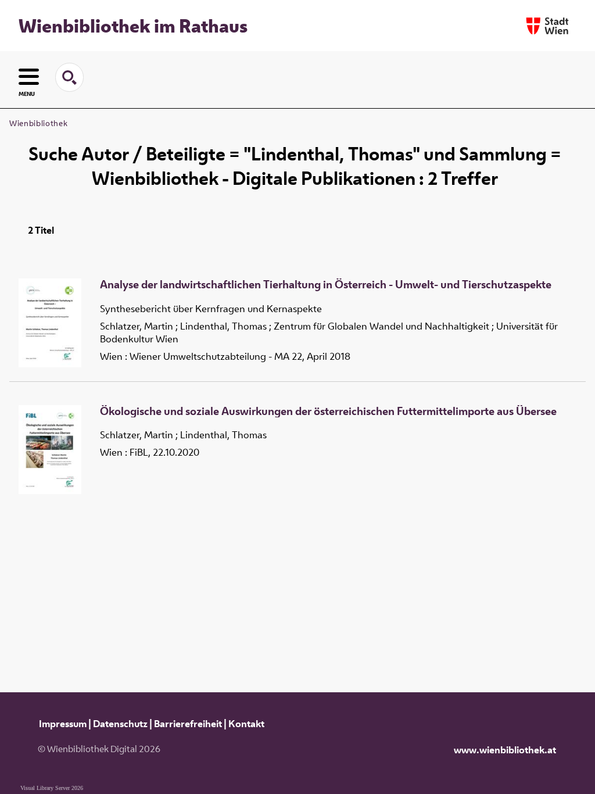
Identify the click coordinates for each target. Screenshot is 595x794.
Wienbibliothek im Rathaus (133, 25)
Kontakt (246, 723)
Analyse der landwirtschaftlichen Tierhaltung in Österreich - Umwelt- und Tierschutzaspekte (325, 284)
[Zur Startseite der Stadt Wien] (547, 26)
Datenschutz (120, 723)
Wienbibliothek (38, 123)
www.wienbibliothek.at (505, 749)
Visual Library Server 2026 (51, 788)
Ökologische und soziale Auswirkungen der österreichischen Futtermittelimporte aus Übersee (328, 411)
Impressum (63, 723)
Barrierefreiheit (188, 723)
